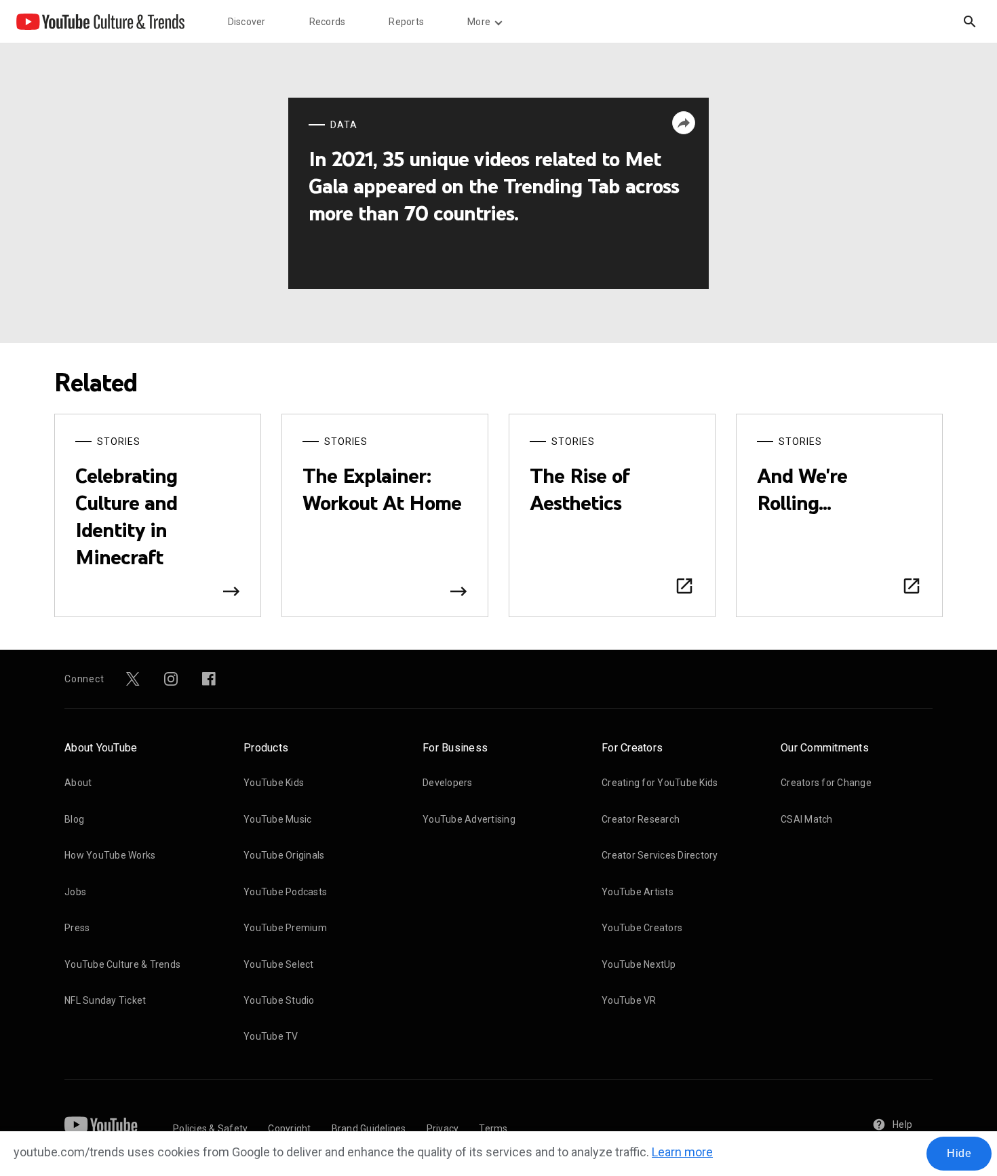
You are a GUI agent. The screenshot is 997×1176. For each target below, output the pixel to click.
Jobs (75, 891)
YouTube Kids (273, 782)
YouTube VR (629, 1000)
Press (77, 927)
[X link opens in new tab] (133, 679)
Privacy (443, 1128)
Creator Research (641, 819)
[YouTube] (101, 1124)
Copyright (289, 1128)
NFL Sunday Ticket (105, 1000)
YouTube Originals (283, 855)
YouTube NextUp (639, 964)
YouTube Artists (637, 891)
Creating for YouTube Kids (660, 782)
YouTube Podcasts (285, 891)
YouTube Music (277, 819)
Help (902, 1124)
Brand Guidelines (369, 1128)
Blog (74, 819)
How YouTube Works (109, 855)
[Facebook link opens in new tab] (209, 679)
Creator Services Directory (660, 855)
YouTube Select (278, 964)
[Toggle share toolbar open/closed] (683, 122)
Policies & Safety (210, 1128)
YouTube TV (270, 1036)
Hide (959, 1153)
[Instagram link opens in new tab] (171, 679)
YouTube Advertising (469, 819)
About (78, 782)
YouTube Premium (285, 927)
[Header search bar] (970, 21)
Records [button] (327, 21)
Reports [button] (406, 21)
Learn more (682, 1152)
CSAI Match (807, 819)
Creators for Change (826, 782)
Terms (493, 1128)
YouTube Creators (642, 927)
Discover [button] (247, 21)
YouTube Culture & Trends (122, 964)
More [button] (478, 21)
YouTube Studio (279, 1000)
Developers (448, 782)
